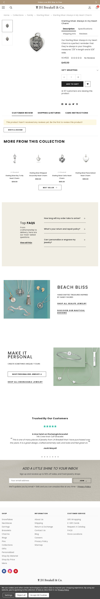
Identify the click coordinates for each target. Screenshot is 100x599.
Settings (8, 595)
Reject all (21, 595)
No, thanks (71, 311)
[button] (94, 280)
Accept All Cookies (38, 595)
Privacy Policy (63, 590)
